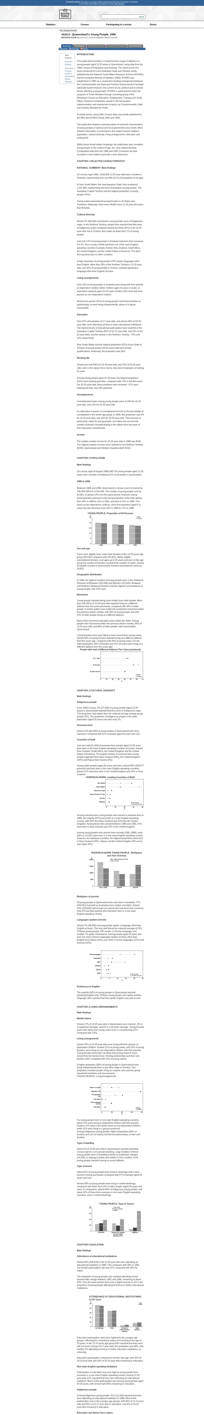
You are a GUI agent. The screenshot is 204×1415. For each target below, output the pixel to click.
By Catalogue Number (68, 30)
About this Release (68, 63)
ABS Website (119, 4)
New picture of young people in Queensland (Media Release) (69, 75)
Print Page (75, 49)
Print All (85, 49)
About (153, 24)
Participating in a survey (119, 24)
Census (85, 24)
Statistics (51, 24)
